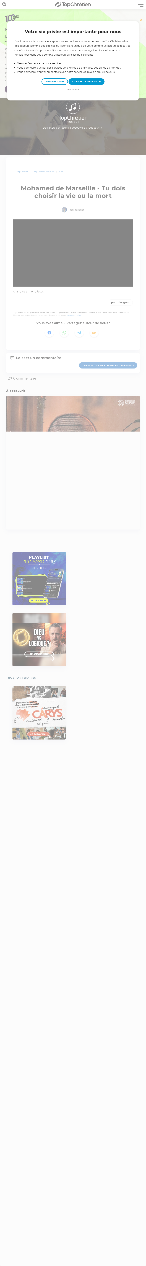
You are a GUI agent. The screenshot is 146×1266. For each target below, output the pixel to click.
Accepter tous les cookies (86, 81)
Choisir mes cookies (54, 81)
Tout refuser (73, 90)
